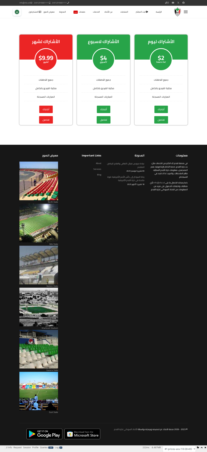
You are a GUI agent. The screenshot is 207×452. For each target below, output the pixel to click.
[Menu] (186, 12)
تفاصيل (161, 119)
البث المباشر (141, 12)
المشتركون (34, 12)
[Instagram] (168, 3)
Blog (99, 174)
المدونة (62, 12)
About (98, 163)
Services (97, 169)
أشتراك (161, 109)
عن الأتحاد (108, 12)
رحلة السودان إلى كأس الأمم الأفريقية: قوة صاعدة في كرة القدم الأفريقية (125, 180)
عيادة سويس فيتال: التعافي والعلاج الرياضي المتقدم (125, 167)
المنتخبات (124, 12)
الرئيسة (159, 12)
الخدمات (96, 12)
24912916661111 (59, 3)
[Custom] (166, 3)
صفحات (79, 12)
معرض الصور (49, 12)
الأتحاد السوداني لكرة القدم (125, 429)
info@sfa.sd (24, 3)
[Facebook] (183, 3)
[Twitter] (178, 3)
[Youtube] (173, 3)
